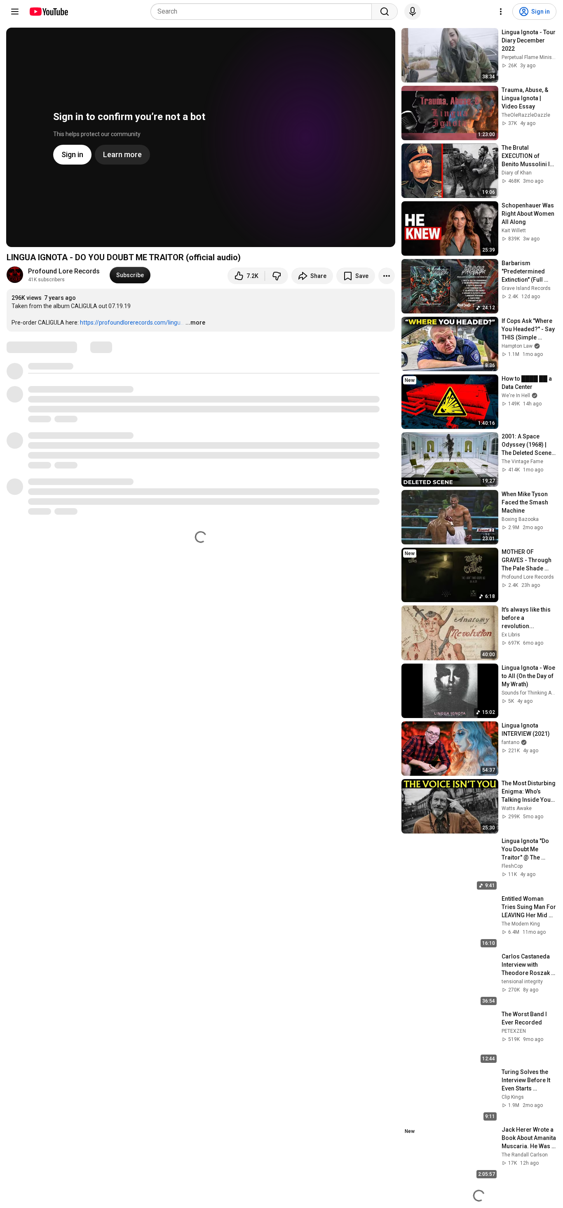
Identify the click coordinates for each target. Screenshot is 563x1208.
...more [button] (195, 322)
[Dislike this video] (276, 276)
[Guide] (15, 11)
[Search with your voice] (412, 11)
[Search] (384, 11)
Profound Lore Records (64, 271)
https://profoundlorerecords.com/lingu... (132, 322)
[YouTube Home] (48, 11)
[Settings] (501, 11)
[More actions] (386, 276)
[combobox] (263, 11)
